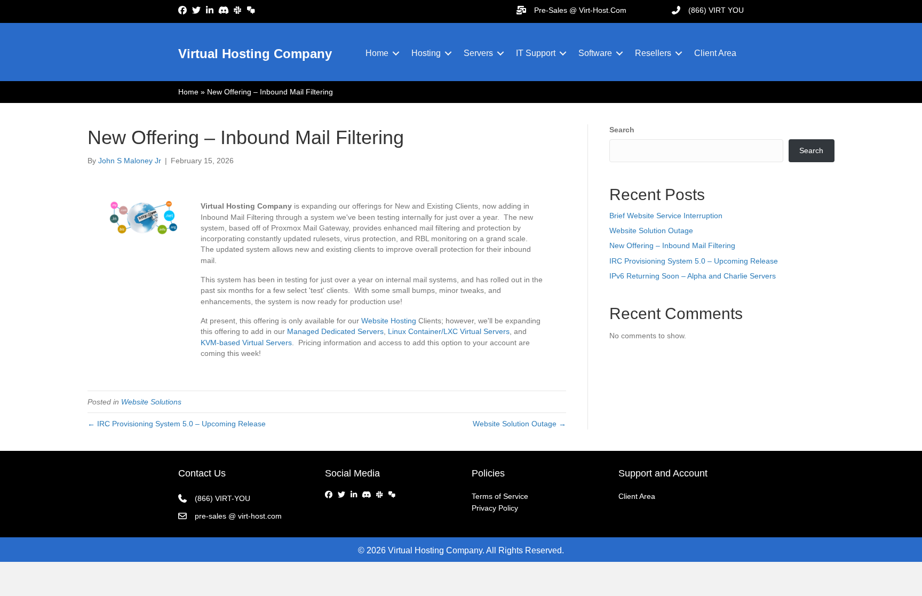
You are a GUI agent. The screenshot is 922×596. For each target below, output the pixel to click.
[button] (395, 53)
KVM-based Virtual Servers (246, 342)
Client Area (715, 53)
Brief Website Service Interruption (665, 215)
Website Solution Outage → (519, 423)
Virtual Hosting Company (255, 53)
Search (621, 129)
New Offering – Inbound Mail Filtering (672, 245)
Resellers (653, 53)
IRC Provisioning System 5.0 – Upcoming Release (693, 261)
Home (376, 53)
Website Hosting (387, 320)
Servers (478, 53)
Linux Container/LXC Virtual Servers (449, 331)
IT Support (535, 53)
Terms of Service (500, 496)
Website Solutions (151, 402)
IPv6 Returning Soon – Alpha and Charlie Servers (692, 276)
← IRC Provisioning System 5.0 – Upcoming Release (177, 423)
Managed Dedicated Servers (335, 331)
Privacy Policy (495, 508)
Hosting (426, 53)
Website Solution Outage (651, 230)
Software (595, 53)
